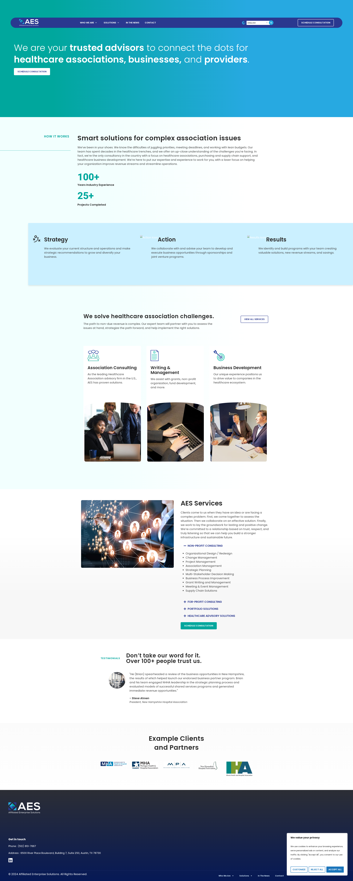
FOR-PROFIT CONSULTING (205, 602)
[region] (317, 854)
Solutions (110, 22)
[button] (271, 22)
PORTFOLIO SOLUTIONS (203, 609)
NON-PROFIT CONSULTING (205, 546)
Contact (150, 22)
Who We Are (87, 22)
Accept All (335, 869)
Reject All (317, 869)
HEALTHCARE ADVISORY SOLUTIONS (211, 616)
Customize (299, 869)
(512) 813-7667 (27, 846)
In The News (132, 22)
